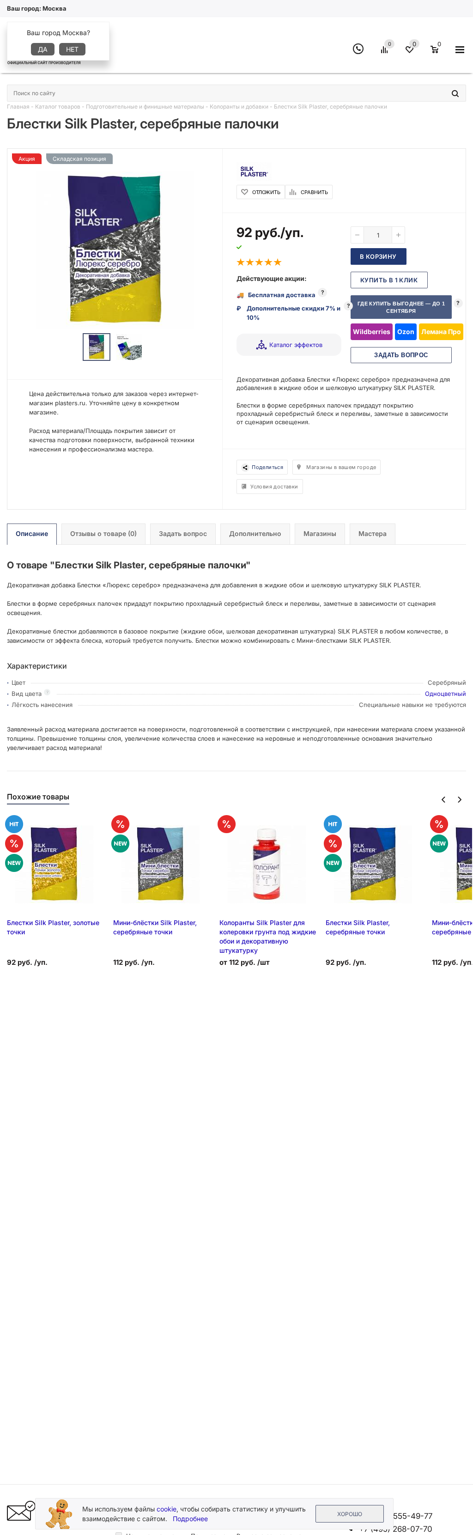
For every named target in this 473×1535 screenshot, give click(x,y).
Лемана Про (441, 331)
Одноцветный (445, 693)
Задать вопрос (401, 355)
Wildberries (371, 331)
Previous (443, 799)
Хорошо (349, 1514)
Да (43, 49)
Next (459, 799)
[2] (250, 262)
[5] (278, 262)
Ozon (405, 331)
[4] (268, 262)
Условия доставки (274, 486)
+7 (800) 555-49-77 (395, 1516)
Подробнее (190, 1519)
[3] (259, 262)
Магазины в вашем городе (341, 467)
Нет (72, 49)
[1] (241, 262)
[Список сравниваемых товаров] (385, 53)
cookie (166, 1509)
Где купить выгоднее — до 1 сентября (401, 307)
